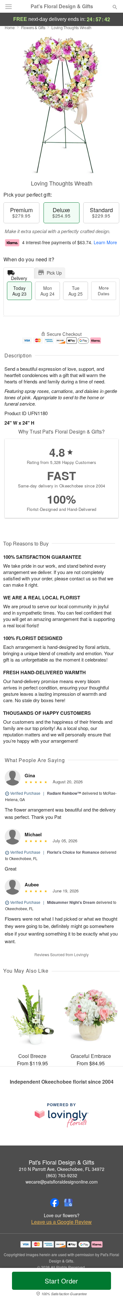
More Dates (103, 291)
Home (10, 27)
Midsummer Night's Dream (71, 902)
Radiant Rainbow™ (64, 793)
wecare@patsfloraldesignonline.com (62, 1181)
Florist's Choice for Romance (73, 852)
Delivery (19, 276)
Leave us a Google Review (61, 1221)
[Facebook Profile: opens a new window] (54, 1202)
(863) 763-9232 (61, 1175)
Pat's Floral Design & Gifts (62, 6)
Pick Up (54, 273)
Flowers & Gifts (33, 27)
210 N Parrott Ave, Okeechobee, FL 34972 (61, 1169)
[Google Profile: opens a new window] (68, 1202)
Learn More (105, 242)
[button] (109, 1285)
